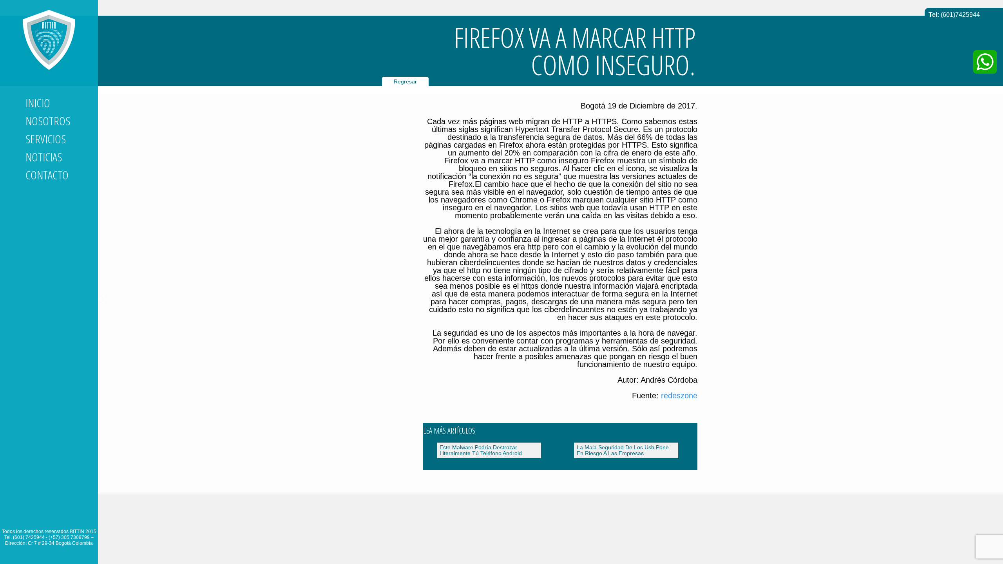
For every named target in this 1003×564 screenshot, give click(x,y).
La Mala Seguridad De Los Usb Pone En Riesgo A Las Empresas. (623, 450)
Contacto (47, 175)
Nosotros (47, 121)
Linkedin (31, 516)
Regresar (405, 81)
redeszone (679, 395)
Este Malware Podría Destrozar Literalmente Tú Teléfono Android (481, 450)
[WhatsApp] (985, 62)
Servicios (45, 139)
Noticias (43, 157)
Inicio (37, 103)
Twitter (46, 516)
